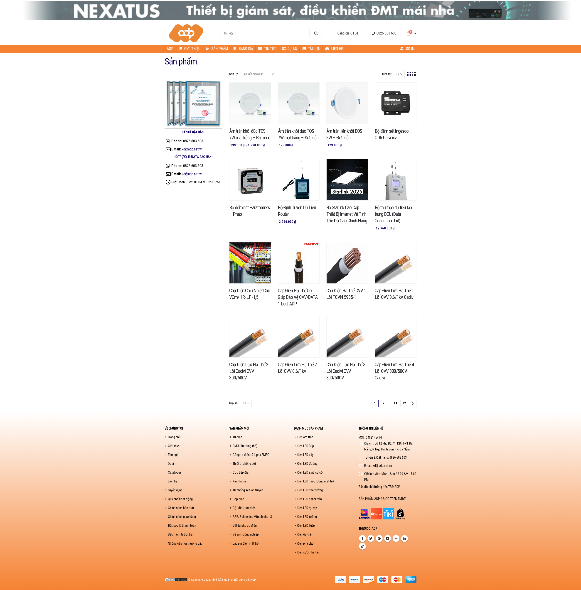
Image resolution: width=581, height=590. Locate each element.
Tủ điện (237, 437)
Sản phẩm (219, 49)
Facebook (362, 538)
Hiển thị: (387, 74)
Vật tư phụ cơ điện (245, 526)
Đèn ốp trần (305, 534)
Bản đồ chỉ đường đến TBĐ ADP (379, 487)
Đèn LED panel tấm (309, 499)
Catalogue (175, 472)
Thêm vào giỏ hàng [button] (312, 90)
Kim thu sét (240, 481)
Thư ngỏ (173, 455)
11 (395, 403)
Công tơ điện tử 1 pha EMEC (251, 455)
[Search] (316, 33)
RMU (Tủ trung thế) (245, 446)
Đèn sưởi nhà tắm (308, 552)
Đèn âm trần (305, 437)
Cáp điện (238, 499)
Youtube (387, 538)
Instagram (396, 538)
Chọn (263, 90)
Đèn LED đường (307, 464)
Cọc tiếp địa (241, 472)
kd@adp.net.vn (192, 149)
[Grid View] (409, 74)
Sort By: (233, 74)
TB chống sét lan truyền (248, 490)
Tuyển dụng (175, 490)
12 (404, 403)
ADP (170, 49)
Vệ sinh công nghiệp (246, 534)
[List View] (414, 74)
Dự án (292, 49)
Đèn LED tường (307, 517)
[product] (250, 103)
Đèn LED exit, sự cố (310, 472)
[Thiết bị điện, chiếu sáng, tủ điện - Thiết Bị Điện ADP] (187, 33)
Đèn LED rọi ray (307, 508)
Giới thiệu (192, 49)
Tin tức (270, 49)
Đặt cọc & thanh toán (182, 526)
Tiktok (362, 546)
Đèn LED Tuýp (306, 526)
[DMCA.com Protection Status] (176, 579)
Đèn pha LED (305, 543)
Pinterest (379, 538)
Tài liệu (314, 49)
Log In (409, 49)
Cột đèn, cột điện (244, 508)
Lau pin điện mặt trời (246, 543)
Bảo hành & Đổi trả (180, 534)
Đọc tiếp (409, 90)
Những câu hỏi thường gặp (185, 543)
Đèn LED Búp (305, 446)
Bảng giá (246, 49)
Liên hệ (337, 49)
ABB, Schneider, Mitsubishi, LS (252, 517)
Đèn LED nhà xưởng (310, 490)
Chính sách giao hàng (182, 517)
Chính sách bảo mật (181, 508)
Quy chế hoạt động (180, 499)
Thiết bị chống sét (244, 464)
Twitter (370, 538)
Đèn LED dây (305, 455)
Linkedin (404, 538)
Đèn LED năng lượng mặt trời (316, 481)
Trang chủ (174, 437)
